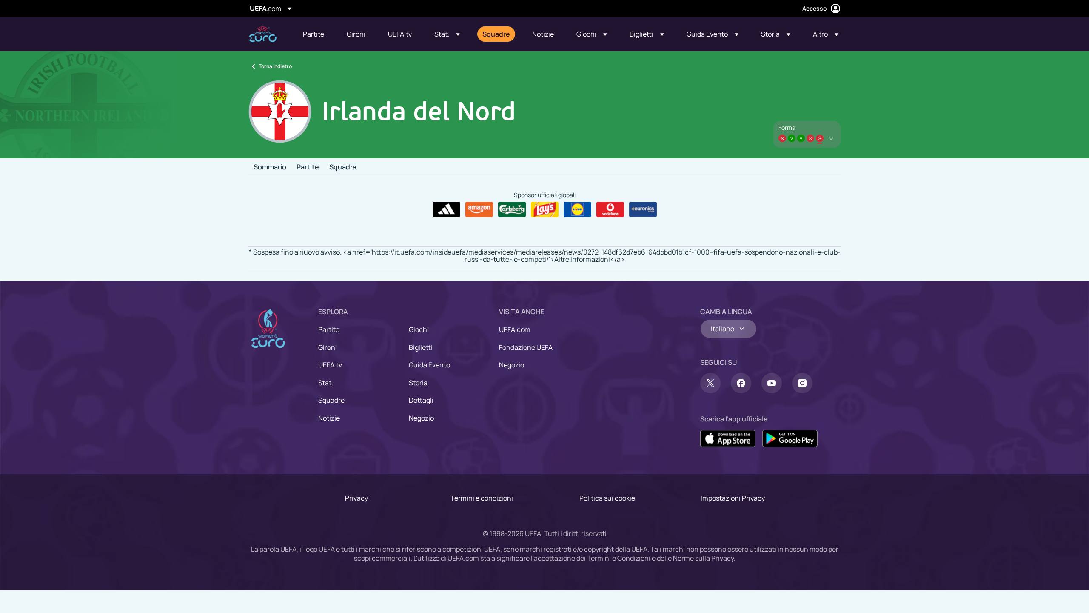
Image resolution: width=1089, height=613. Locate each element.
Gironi (327, 347)
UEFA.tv (330, 365)
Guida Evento (429, 365)
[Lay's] (545, 209)
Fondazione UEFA (526, 347)
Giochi (419, 329)
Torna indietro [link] (275, 66)
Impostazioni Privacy (733, 498)
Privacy (356, 498)
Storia (418, 382)
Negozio (421, 418)
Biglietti (421, 347)
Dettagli (421, 400)
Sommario (270, 167)
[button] (447, 34)
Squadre (331, 400)
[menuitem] (314, 34)
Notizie (329, 418)
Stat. (325, 382)
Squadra (342, 167)
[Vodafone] (610, 209)
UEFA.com (514, 329)
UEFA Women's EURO (262, 34)
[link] (313, 34)
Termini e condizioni (481, 498)
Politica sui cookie (607, 498)
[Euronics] (643, 209)
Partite (307, 167)
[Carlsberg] (512, 209)
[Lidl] (577, 209)
